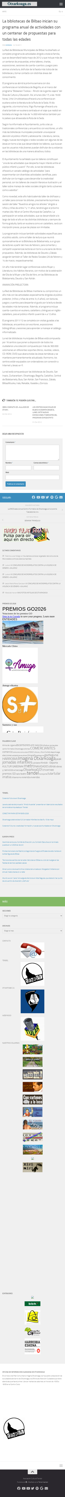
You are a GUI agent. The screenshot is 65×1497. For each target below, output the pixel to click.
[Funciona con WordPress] (26, 1482)
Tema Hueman (43, 1482)
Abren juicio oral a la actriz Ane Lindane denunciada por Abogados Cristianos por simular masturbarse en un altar (30, 870)
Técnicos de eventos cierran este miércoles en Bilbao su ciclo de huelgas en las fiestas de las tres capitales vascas (30, 861)
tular (50, 773)
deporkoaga (55, 752)
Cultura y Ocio (38, 752)
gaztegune (51, 755)
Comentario (10, 442)
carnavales (54, 745)
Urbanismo (16, 777)
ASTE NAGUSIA (36, 745)
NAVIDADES (42, 766)
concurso (16, 752)
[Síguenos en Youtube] (38, 497)
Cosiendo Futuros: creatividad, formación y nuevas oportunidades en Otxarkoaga (31, 826)
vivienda (26, 777)
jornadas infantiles (17, 762)
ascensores (23, 745)
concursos (24, 752)
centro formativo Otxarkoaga (12, 749)
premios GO (9, 773)
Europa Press (8, 837)
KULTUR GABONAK (13, 766)
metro (29, 765)
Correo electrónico (41, 463)
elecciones (7, 755)
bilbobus (46, 745)
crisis (30, 752)
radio (18, 774)
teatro (24, 773)
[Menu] (61, 4)
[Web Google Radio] (56, 497)
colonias (27, 749)
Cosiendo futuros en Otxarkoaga (14, 798)
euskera (24, 755)
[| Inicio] (25, 4)
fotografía (32, 755)
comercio (7, 751)
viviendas (35, 777)
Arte (4, 12)
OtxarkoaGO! (33, 770)
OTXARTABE (48, 770)
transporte (43, 774)
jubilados (36, 763)
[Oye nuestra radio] (51, 497)
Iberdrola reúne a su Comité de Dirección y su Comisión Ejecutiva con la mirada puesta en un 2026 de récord (30, 843)
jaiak (58, 759)
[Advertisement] (11, 1228)
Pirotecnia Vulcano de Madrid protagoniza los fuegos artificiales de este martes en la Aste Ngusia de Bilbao (31, 852)
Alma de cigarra (9, 745)
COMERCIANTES (42, 748)
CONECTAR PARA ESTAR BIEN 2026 (15, 814)
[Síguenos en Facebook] (33, 497)
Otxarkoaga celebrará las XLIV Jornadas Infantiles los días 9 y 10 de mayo (28, 820)
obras (52, 766)
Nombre (9, 463)
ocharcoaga (18, 770)
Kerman (9, 45)
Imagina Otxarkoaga (37, 758)
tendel (33, 773)
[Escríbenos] (61, 497)
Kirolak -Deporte (49, 762)
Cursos (47, 752)
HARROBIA (10, 759)
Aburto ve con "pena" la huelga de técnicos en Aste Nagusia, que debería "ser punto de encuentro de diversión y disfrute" (32, 879)
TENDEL (5, 793)
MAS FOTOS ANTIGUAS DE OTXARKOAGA (32, 593)
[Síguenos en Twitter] (47, 497)
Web (7, 472)
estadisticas (16, 756)
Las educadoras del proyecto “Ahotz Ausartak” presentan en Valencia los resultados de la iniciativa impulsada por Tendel (32, 805)
